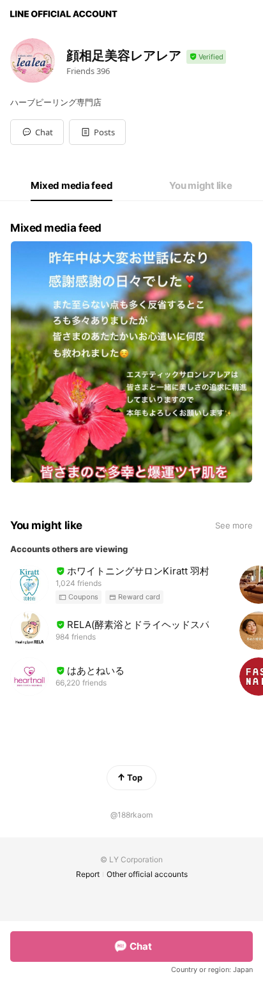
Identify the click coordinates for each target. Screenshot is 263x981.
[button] (97, 132)
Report (88, 874)
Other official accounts (147, 874)
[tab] (71, 185)
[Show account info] (206, 57)
